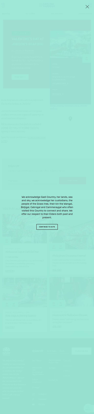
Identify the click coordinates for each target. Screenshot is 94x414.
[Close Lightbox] (87, 6)
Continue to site (47, 227)
